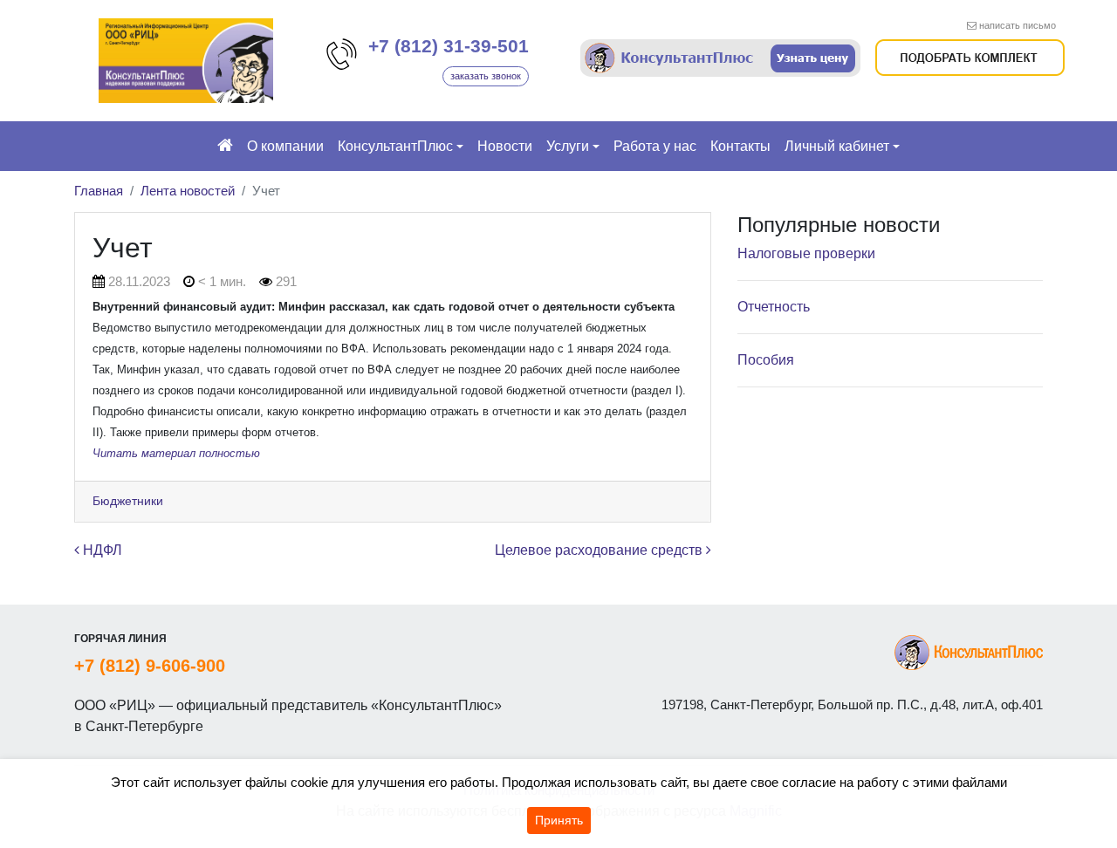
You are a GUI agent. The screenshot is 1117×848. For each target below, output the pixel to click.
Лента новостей (187, 190)
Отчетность (773, 306)
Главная (98, 190)
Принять (559, 820)
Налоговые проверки (806, 253)
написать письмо (1017, 25)
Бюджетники (128, 501)
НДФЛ (100, 550)
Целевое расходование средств (600, 550)
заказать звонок (485, 76)
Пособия (765, 359)
